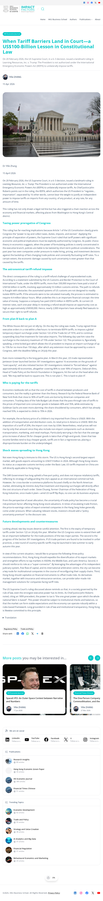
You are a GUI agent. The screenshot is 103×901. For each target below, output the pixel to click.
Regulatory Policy (10, 629)
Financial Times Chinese (84, 693)
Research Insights (22, 759)
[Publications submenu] (91, 19)
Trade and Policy (27, 629)
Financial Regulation (23, 848)
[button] (91, 658)
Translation (10, 617)
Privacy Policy (54, 893)
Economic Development (24, 810)
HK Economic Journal (12, 34)
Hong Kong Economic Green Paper (29, 769)
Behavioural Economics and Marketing (31, 858)
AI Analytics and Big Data (25, 839)
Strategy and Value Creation (26, 829)
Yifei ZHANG (15, 76)
